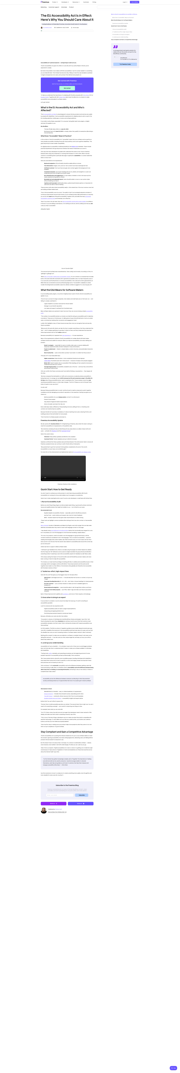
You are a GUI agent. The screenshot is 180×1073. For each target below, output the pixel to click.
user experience (66, 335)
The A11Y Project (48, 696)
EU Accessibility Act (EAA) (49, 114)
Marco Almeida (44, 525)
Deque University (48, 693)
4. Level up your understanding (120, 37)
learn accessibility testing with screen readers (74, 201)
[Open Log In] (126, 2)
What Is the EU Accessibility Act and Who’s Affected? (124, 14)
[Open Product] (57, 2)
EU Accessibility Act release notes (82, 452)
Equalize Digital (45, 97)
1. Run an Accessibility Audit (119, 29)
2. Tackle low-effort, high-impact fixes (122, 32)
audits (50, 653)
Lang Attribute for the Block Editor (59, 530)
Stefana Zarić (58, 809)
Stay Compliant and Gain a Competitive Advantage (124, 39)
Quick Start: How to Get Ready (119, 26)
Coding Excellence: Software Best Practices (53, 24)
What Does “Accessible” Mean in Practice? (123, 17)
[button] (53, 803)
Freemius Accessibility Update (120, 23)
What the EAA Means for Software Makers (121, 20)
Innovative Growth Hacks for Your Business (76, 24)
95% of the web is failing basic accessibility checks (57, 276)
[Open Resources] (79, 2)
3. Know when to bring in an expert (121, 34)
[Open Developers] (68, 2)
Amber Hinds (62, 97)
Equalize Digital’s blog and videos (52, 698)
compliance (66, 594)
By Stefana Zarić (47, 27)
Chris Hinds (86, 95)
